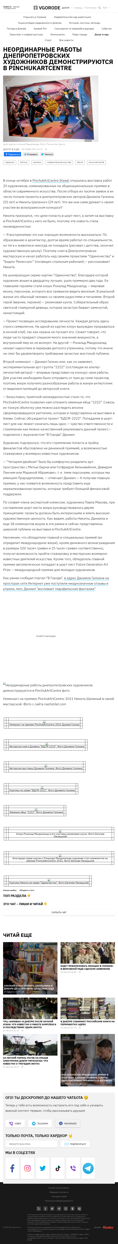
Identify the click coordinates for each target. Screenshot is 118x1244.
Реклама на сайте (59, 1196)
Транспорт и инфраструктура (26, 34)
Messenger (70, 1123)
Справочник (10, 8)
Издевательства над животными (72, 17)
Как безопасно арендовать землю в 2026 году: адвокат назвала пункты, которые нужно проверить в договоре (86, 1077)
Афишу (79, 8)
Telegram (42, 1123)
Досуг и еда (102, 34)
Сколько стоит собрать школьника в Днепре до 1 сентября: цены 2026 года (29, 987)
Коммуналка (57, 34)
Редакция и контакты (59, 1192)
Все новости (66, 40)
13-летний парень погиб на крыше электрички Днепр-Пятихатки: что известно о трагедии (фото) (25, 1060)
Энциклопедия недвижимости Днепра (39, 22)
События (106, 28)
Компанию (91, 8)
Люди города (79, 34)
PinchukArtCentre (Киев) (50, 180)
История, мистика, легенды (84, 22)
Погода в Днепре (16, 28)
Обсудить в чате (27, 890)
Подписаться (78, 1144)
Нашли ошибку (9, 890)
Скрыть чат (59, 912)
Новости (7, 7)
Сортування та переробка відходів (74, 28)
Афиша (16, 7)
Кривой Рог (40, 28)
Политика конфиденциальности (59, 1201)
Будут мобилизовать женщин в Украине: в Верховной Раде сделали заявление (87, 967)
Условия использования (58, 1188)
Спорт (48, 40)
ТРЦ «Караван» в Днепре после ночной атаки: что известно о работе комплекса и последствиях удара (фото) (29, 1024)
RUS (105, 8)
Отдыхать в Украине (34, 17)
